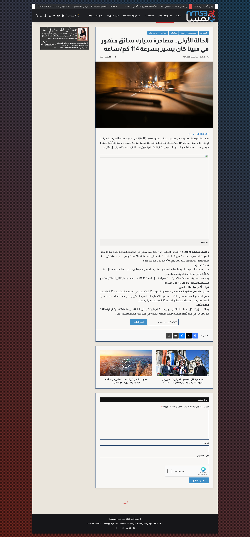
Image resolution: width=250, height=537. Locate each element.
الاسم (206, 443)
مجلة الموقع (164, 15)
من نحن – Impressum (80, 6)
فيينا (182, 33)
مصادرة (164, 33)
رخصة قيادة (192, 33)
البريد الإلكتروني (202, 455)
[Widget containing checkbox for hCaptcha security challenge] (187, 471)
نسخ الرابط (139, 322)
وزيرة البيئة (153, 33)
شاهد (179, 15)
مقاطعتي (150, 15)
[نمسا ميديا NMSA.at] (200, 16)
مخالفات (173, 33)
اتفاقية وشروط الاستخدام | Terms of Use (54, 6)
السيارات (203, 33)
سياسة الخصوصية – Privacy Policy (104, 6)
